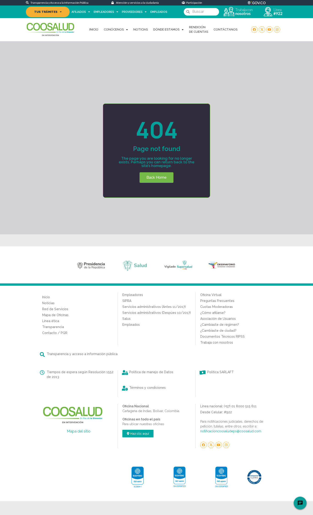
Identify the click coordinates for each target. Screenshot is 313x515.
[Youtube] (269, 29)
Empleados (158, 12)
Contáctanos (225, 29)
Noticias (140, 29)
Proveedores (132, 12)
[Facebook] (254, 29)
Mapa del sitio (79, 431)
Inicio (93, 29)
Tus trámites (46, 12)
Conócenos (114, 29)
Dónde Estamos (166, 29)
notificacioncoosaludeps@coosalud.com (230, 431)
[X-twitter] (262, 29)
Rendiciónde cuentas (198, 29)
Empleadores (104, 12)
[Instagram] (277, 29)
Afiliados (78, 12)
